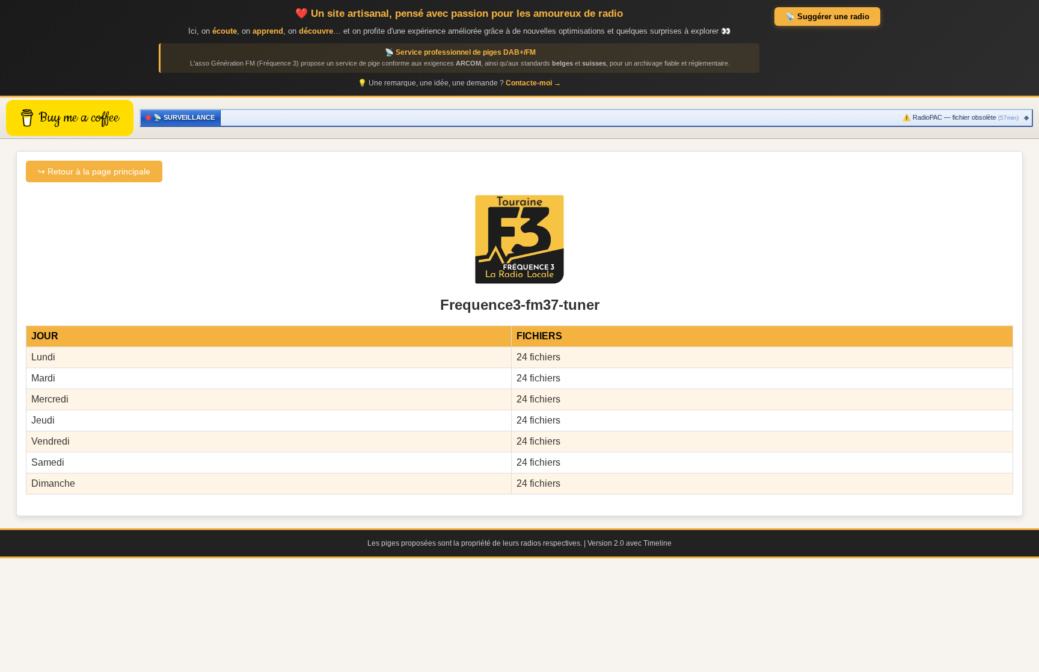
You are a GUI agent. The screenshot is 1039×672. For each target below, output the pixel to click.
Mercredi (50, 399)
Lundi (43, 357)
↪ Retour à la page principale (94, 171)
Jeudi (43, 420)
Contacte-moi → (533, 83)
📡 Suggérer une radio (827, 16)
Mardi (43, 378)
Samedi (47, 462)
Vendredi (50, 441)
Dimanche (53, 483)
